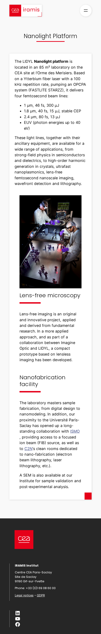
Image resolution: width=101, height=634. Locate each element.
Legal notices (24, 595)
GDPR (41, 595)
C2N (28, 448)
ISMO (75, 431)
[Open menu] (86, 10)
